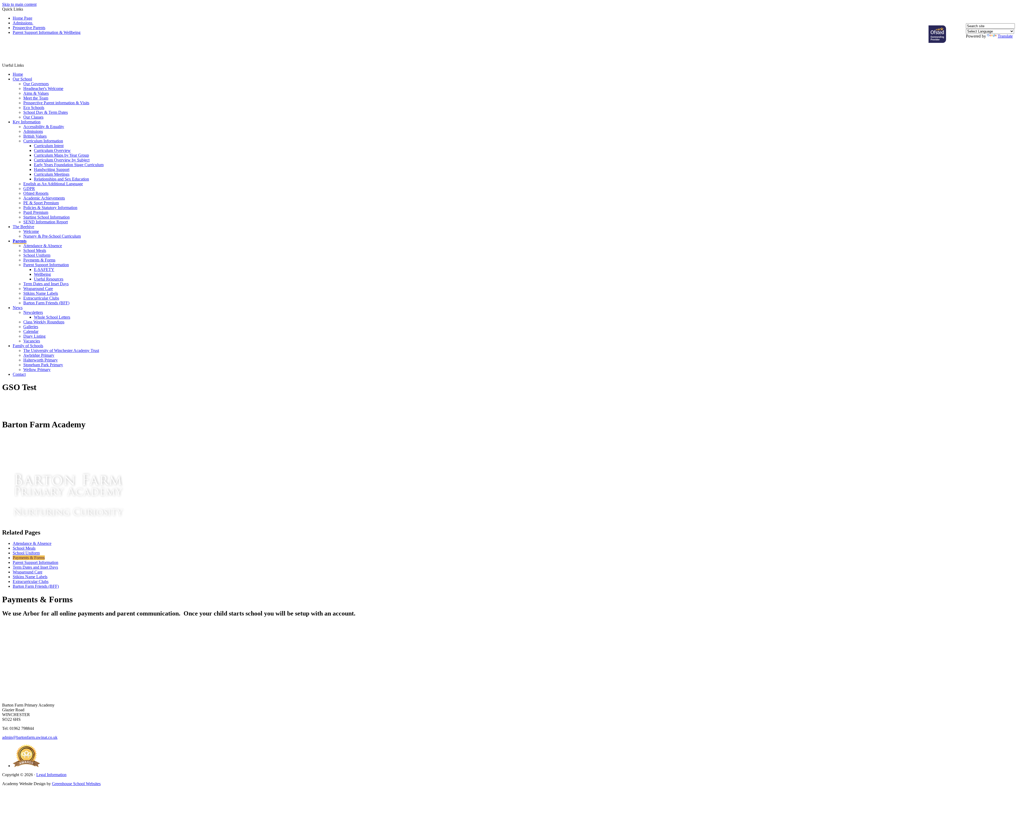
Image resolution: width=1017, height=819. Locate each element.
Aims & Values (36, 93)
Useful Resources (48, 279)
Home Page (22, 18)
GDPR (29, 188)
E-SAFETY (44, 269)
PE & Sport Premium (41, 203)
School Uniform (36, 255)
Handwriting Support (51, 169)
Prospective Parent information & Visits (56, 103)
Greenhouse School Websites (76, 783)
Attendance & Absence (42, 245)
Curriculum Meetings (51, 174)
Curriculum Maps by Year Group (61, 155)
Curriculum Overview (52, 150)
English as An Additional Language (53, 184)
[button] (27, 53)
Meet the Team (35, 98)
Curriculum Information (43, 141)
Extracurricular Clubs (41, 298)
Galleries (30, 326)
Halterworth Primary (40, 360)
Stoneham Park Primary (43, 365)
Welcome (31, 231)
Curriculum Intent (49, 145)
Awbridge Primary (38, 355)
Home (18, 74)
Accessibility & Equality (43, 126)
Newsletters (33, 312)
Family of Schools (28, 345)
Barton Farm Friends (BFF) (46, 303)
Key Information (27, 122)
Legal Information (51, 774)
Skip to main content (19, 4)
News (18, 307)
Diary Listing (34, 336)
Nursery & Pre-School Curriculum (52, 236)
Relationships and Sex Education (61, 179)
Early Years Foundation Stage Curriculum (69, 164)
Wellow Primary (37, 369)
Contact (19, 374)
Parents (19, 241)
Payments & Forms (39, 260)
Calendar (30, 331)
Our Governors (36, 84)
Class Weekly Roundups (43, 322)
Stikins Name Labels (40, 293)
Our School (22, 79)
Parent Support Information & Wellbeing (47, 32)
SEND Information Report (45, 222)
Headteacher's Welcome (43, 88)
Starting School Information (46, 217)
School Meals (34, 250)
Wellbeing (42, 274)
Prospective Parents (29, 27)
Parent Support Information (46, 265)
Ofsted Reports (35, 193)
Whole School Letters (52, 317)
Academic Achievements (44, 198)
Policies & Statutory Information (50, 207)
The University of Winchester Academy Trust (61, 350)
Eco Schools (33, 107)
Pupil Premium (35, 212)
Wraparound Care (38, 288)
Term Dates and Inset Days (46, 284)
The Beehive (23, 226)
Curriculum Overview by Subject (62, 160)
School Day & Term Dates (45, 112)
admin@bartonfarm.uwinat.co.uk (29, 737)
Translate (1005, 36)
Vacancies (31, 341)
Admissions (23, 23)
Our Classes (33, 117)
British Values (35, 136)
